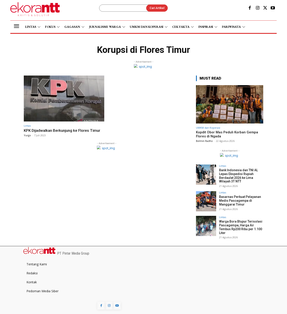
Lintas (27, 125)
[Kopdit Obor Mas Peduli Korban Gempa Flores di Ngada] (229, 104)
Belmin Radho (204, 141)
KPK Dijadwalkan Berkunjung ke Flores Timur (62, 130)
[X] (265, 8)
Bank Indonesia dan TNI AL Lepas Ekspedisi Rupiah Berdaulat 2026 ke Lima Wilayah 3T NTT (238, 175)
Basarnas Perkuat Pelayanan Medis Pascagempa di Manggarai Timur (240, 200)
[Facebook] (250, 8)
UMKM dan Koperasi (208, 127)
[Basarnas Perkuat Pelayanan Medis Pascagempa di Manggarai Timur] (206, 201)
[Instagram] (257, 8)
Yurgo (27, 135)
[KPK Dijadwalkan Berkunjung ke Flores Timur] (64, 98)
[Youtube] (273, 8)
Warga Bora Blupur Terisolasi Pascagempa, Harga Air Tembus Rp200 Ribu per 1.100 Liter (240, 227)
